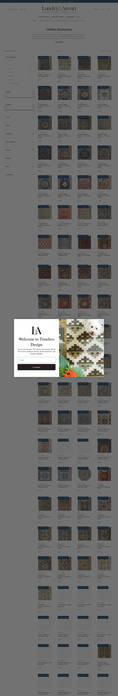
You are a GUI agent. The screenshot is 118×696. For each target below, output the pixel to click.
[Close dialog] (101, 322)
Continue (36, 367)
